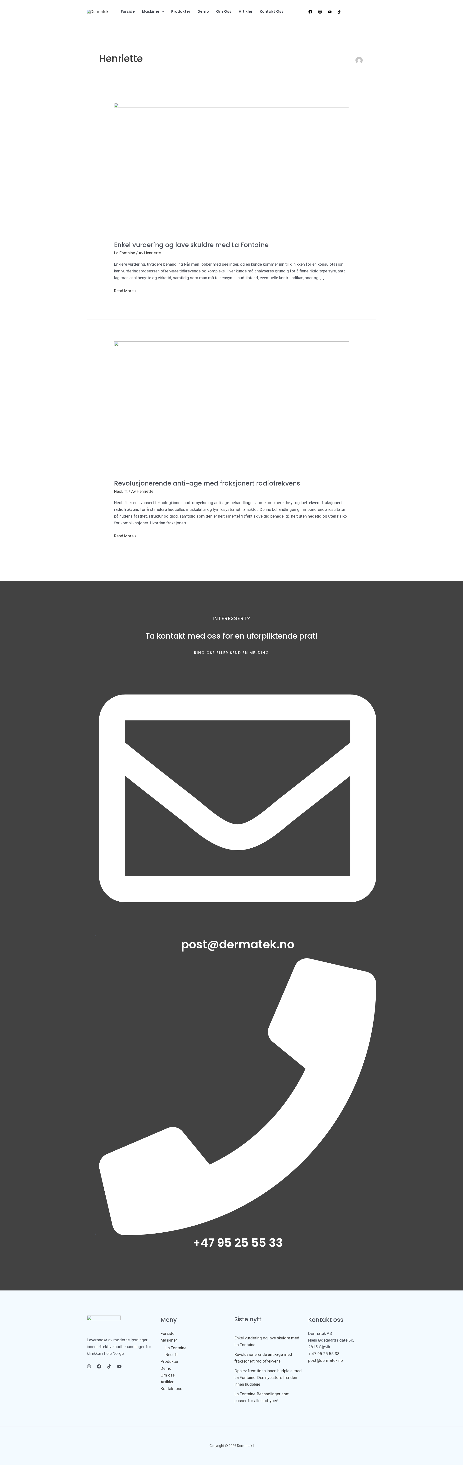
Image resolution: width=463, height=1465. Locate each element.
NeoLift (121, 491)
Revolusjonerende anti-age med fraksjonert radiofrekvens (207, 483)
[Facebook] (310, 12)
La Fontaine (124, 252)
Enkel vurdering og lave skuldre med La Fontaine (191, 245)
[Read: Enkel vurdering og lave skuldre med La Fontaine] (231, 168)
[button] (361, 11)
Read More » (125, 290)
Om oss (168, 1375)
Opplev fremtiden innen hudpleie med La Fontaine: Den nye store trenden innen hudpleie (268, 1377)
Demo (166, 1368)
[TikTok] (339, 12)
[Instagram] (320, 12)
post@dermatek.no (325, 1360)
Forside (167, 1333)
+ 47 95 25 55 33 (324, 1353)
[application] (161, 11)
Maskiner (169, 1340)
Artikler (167, 1381)
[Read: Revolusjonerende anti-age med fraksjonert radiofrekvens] (231, 407)
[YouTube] (330, 12)
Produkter (169, 1361)
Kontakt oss (171, 1388)
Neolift (171, 1354)
